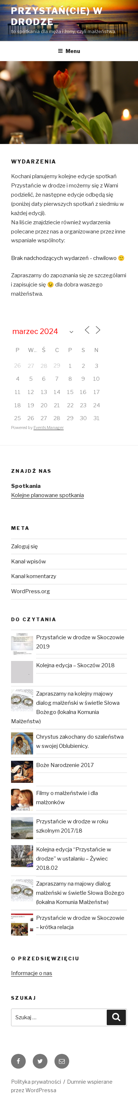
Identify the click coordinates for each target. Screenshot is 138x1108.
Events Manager (48, 427)
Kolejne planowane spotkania (47, 495)
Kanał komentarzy (33, 576)
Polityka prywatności (36, 1082)
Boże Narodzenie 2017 (65, 765)
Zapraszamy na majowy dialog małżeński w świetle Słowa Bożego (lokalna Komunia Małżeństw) (80, 892)
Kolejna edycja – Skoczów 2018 (75, 665)
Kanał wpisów (28, 561)
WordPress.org (30, 591)
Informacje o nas (31, 973)
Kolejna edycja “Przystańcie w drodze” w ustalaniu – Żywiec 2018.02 (73, 858)
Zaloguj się (24, 546)
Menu (73, 51)
